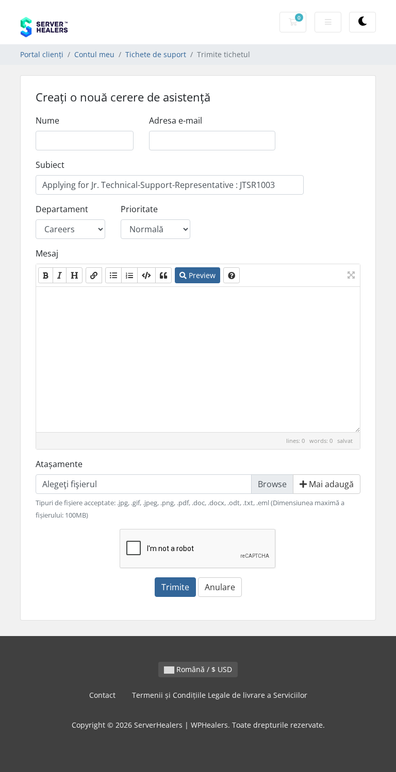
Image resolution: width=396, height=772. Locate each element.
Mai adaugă (330, 484)
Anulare (220, 587)
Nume (47, 120)
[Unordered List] (113, 275)
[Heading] (74, 275)
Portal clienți (41, 54)
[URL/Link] (94, 275)
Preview (201, 275)
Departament (62, 209)
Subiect (50, 164)
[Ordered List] (129, 275)
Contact (102, 695)
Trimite (175, 587)
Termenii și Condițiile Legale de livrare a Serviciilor (219, 695)
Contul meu (94, 54)
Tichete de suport (155, 54)
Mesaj (47, 253)
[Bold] (45, 275)
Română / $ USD (203, 669)
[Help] (231, 275)
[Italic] (60, 275)
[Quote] (163, 275)
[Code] (146, 275)
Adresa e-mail (175, 120)
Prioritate (139, 209)
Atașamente (59, 464)
